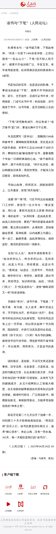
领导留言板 (44, 494)
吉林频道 (14, 13)
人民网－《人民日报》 (41, 40)
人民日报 (8, 494)
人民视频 (8, 511)
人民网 (3, 13)
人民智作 (20, 511)
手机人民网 (32, 494)
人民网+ (20, 494)
